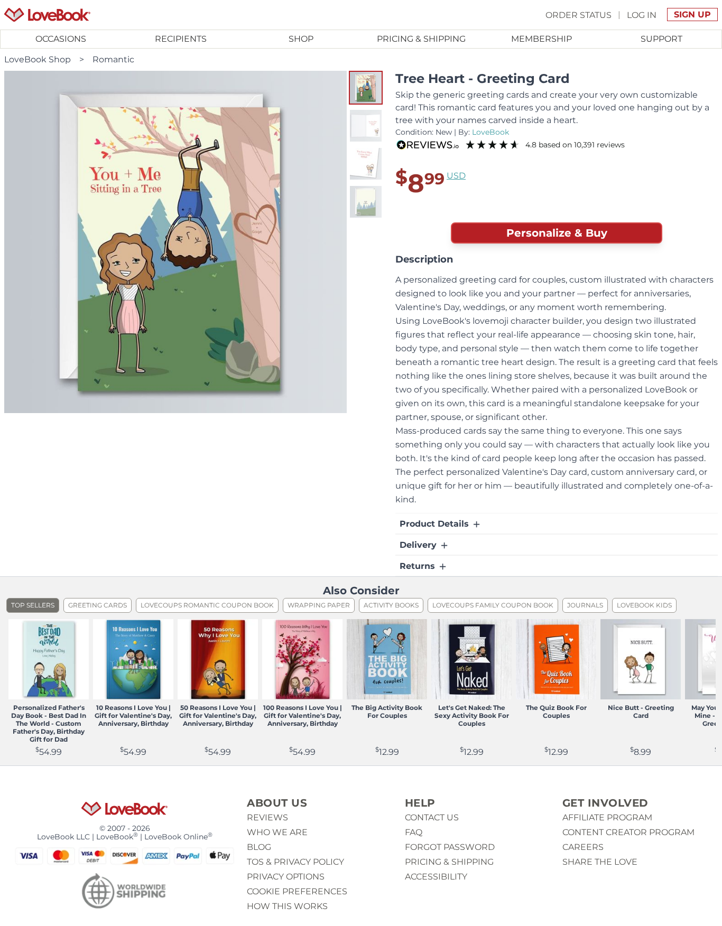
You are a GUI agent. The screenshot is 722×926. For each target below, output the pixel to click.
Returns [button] (419, 566)
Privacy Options (286, 877)
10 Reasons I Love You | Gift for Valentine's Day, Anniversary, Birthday (133, 715)
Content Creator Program (628, 832)
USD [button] (456, 176)
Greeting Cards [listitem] (97, 605)
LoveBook (490, 132)
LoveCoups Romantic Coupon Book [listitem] (207, 605)
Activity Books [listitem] (391, 605)
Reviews (267, 817)
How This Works (287, 906)
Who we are (277, 832)
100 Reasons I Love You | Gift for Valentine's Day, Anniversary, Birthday (302, 715)
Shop (301, 39)
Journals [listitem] (585, 605)
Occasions (60, 39)
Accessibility (436, 877)
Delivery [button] (419, 545)
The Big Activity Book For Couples (386, 711)
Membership (541, 39)
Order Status (578, 15)
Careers (583, 847)
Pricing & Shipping (421, 39)
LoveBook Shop (37, 59)
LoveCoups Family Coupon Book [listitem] (492, 605)
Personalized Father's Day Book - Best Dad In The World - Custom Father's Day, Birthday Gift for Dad (48, 723)
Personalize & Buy (556, 233)
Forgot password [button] (450, 847)
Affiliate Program (607, 817)
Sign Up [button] (692, 15)
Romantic (113, 59)
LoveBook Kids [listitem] (644, 605)
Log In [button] (641, 15)
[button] (366, 88)
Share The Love (599, 862)
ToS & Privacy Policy (295, 862)
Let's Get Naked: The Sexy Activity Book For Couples (471, 715)
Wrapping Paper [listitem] (319, 605)
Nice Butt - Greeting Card (641, 711)
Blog (259, 847)
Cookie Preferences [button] (297, 891)
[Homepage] (47, 15)
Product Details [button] (435, 524)
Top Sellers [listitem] (32, 605)
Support (661, 39)
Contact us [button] (432, 817)
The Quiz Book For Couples (556, 711)
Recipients (181, 39)
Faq (413, 832)
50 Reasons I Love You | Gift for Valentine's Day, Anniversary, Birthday (217, 715)
